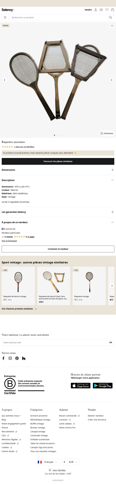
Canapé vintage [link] (37, 431)
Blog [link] (4, 419)
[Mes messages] (101, 9)
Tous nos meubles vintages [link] (43, 451)
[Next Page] (111, 80)
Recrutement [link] (9, 431)
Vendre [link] (88, 9)
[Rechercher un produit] (110, 17)
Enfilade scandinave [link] (39, 439)
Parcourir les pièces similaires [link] (58, 161)
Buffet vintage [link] (37, 423)
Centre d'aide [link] (10, 451)
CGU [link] (5, 435)
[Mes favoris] (107, 9)
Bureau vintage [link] (37, 427)
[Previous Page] (4, 80)
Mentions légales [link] (11, 439)
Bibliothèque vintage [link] (40, 419)
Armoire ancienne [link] (38, 415)
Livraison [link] (65, 419)
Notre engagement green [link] (14, 423)
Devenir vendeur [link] (96, 415)
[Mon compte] (95, 9)
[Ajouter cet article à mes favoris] (112, 26)
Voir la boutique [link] (9, 240)
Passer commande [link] (69, 415)
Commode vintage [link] (39, 435)
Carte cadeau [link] (67, 423)
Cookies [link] (7, 447)
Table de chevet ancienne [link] (42, 443)
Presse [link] (5, 427)
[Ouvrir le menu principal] (5, 17)
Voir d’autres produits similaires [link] (17, 308)
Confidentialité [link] (10, 443)
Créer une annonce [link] (97, 419)
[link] (8, 10)
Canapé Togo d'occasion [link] (41, 447)
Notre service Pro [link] (67, 427)
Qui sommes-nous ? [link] (11, 415)
